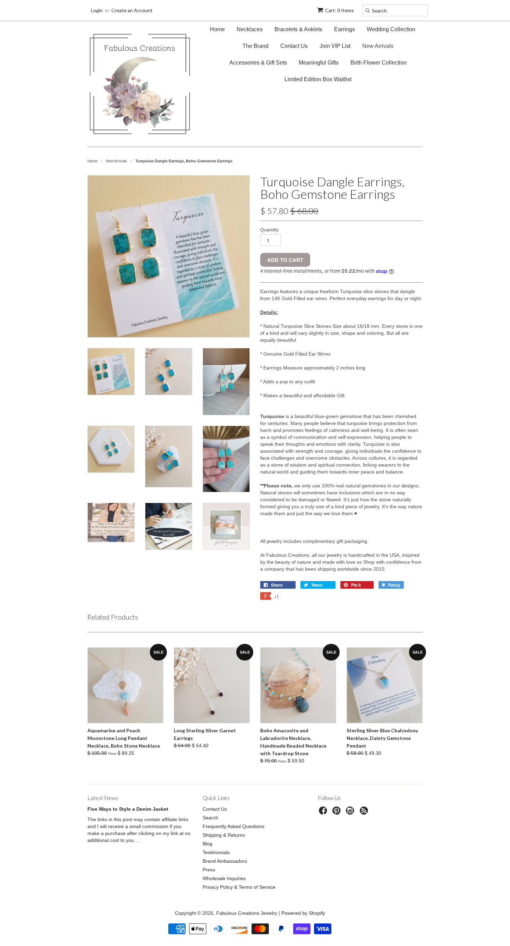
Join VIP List (335, 46)
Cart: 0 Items (339, 10)
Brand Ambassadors (225, 861)
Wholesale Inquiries (224, 878)
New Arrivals (377, 46)
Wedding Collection (391, 29)
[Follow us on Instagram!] (351, 813)
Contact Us (294, 46)
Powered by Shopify (303, 913)
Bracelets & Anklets (298, 29)
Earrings (344, 29)
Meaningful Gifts (319, 63)
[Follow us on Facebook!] (324, 813)
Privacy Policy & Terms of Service (239, 887)
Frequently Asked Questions (233, 826)
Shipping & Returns (224, 835)
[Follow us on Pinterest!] (337, 813)
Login (97, 10)
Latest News (102, 797)
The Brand (256, 46)
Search (210, 817)
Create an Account (132, 10)
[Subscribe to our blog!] (365, 813)
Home (217, 29)
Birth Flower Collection (378, 63)
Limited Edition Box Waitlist (317, 79)
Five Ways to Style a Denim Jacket (127, 809)
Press (209, 869)
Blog (207, 843)
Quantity (269, 229)
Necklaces (250, 29)
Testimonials (216, 852)
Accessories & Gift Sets (258, 63)
